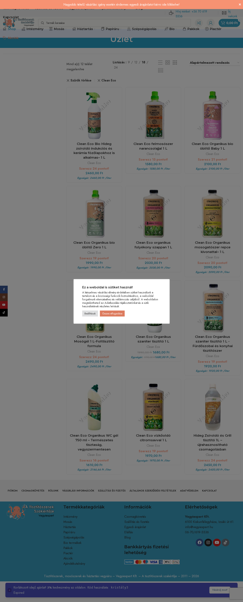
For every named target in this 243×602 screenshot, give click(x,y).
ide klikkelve (170, 4)
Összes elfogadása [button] (112, 313)
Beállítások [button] (90, 313)
